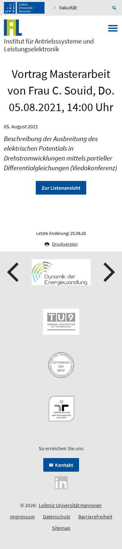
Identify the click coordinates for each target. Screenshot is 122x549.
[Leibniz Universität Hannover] (24, 8)
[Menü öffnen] (113, 30)
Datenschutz (56, 516)
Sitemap (61, 528)
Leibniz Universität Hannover (70, 505)
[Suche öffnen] (115, 7)
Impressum (22, 516)
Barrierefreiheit (95, 516)
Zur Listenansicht (61, 188)
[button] (13, 272)
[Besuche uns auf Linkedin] (61, 482)
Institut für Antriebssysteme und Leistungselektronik (49, 45)
